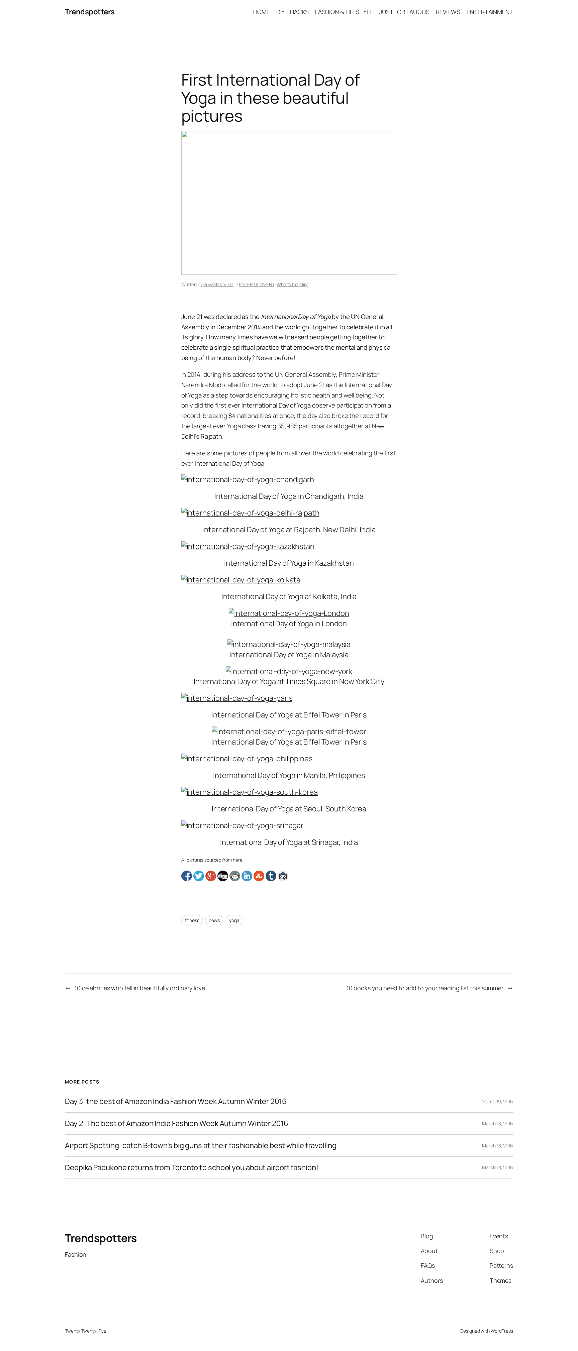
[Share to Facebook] (186, 876)
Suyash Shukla (218, 284)
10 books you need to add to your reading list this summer (425, 988)
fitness (192, 920)
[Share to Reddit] (234, 876)
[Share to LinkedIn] (247, 876)
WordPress (502, 1331)
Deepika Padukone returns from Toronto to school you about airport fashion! (191, 1167)
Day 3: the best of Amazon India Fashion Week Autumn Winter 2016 (176, 1101)
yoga (234, 920)
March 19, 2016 (497, 1101)
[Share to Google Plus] (210, 876)
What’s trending (293, 284)
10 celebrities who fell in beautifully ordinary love (140, 988)
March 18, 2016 (497, 1123)
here (238, 860)
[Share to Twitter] (198, 876)
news (214, 920)
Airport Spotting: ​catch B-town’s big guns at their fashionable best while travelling (200, 1145)
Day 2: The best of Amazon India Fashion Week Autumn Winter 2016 (176, 1123)
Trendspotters (90, 12)
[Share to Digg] (222, 876)
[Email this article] (283, 876)
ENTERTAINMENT (256, 284)
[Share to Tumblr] (271, 876)
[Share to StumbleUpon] (259, 876)
